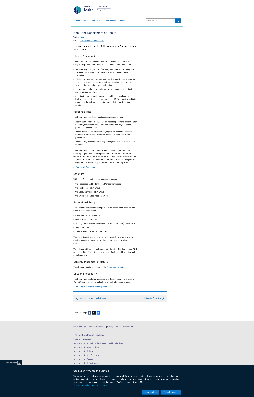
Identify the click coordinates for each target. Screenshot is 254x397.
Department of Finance (83, 359)
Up (120, 298)
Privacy (110, 327)
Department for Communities (86, 347)
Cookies (118, 327)
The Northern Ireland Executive (88, 335)
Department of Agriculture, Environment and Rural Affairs (98, 343)
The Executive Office (82, 339)
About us (83, 37)
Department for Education (84, 351)
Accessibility (128, 327)
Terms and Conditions (97, 327)
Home (77, 21)
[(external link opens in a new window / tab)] (89, 313)
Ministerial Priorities (152, 298)
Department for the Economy (86, 355)
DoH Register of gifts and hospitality (91, 287)
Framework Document (85, 167)
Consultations (110, 21)
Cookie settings (10, 363)
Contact (122, 21)
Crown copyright (79, 327)
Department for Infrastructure (86, 363)
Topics (85, 21)
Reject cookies (150, 392)
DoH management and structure (92, 40)
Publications (96, 21)
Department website (116, 267)
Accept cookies (171, 392)
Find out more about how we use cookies (91, 385)
